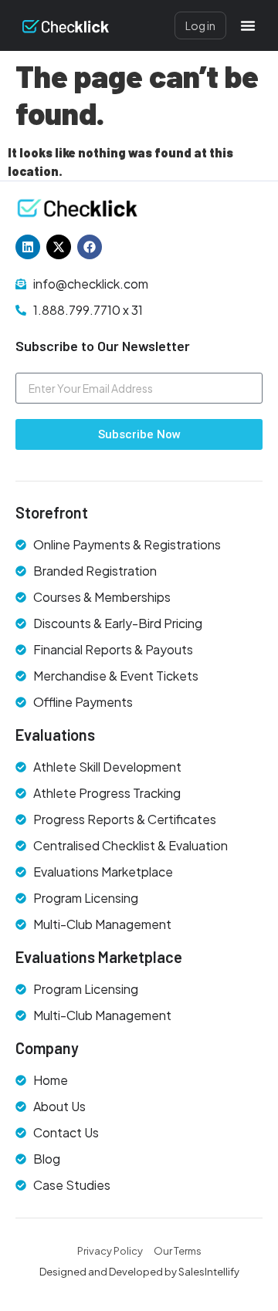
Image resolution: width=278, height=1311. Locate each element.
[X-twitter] (58, 247)
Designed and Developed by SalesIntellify (139, 1271)
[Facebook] (89, 247)
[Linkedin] (27, 247)
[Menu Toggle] (248, 25)
